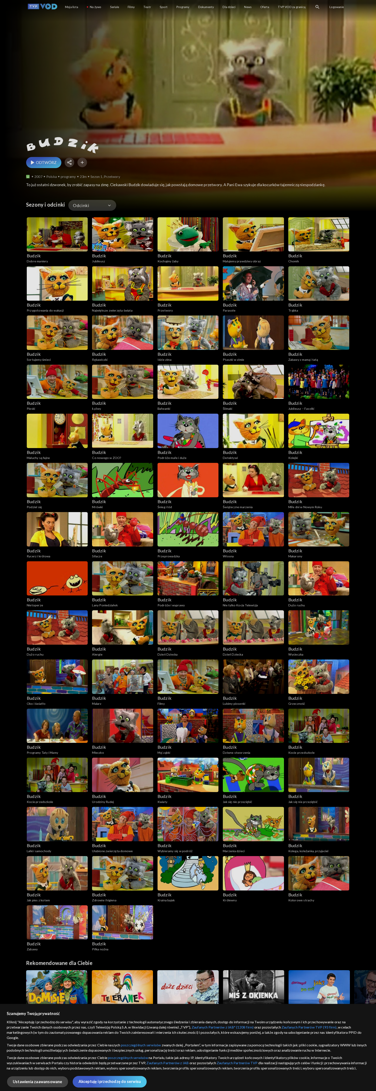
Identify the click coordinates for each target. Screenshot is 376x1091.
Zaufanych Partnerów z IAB (167, 1063)
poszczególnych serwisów (141, 1045)
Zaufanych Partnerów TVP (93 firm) (309, 1027)
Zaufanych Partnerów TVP (237, 1063)
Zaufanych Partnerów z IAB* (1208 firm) (223, 1027)
